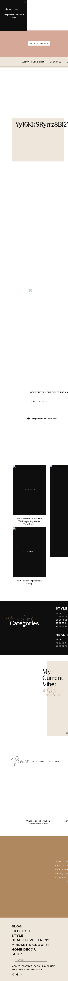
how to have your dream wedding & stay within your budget (29, 521)
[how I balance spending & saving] (29, 552)
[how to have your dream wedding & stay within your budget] (29, 490)
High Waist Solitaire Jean (45, 419)
